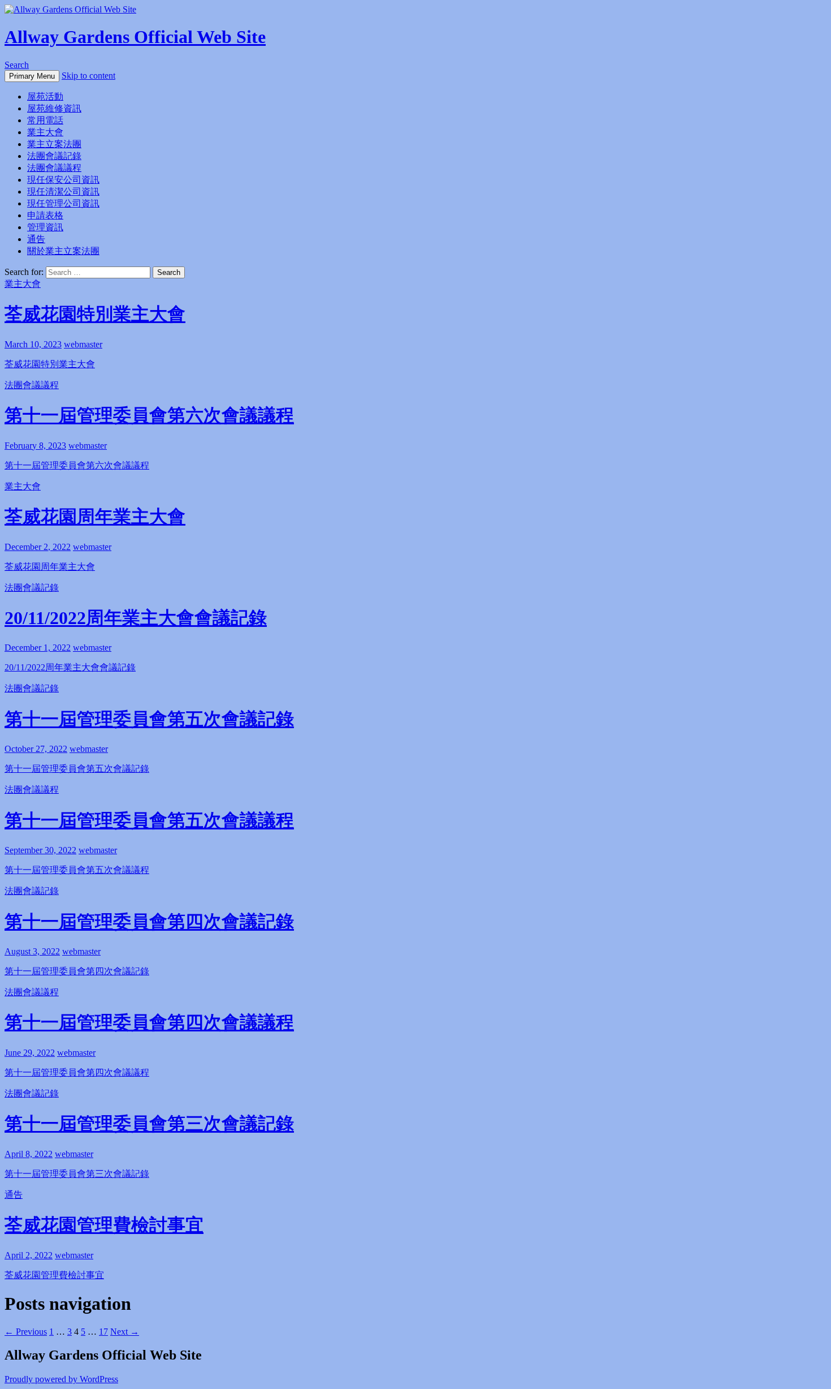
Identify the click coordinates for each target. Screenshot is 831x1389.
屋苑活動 (45, 96)
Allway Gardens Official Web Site (135, 37)
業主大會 (45, 132)
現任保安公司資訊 (63, 179)
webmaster (83, 344)
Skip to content (88, 75)
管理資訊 (45, 227)
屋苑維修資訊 (54, 108)
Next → (124, 1331)
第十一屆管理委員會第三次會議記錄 (149, 1123)
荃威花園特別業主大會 (95, 314)
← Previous (26, 1331)
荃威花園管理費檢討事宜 (104, 1225)
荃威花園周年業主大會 (95, 516)
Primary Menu (32, 76)
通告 (36, 239)
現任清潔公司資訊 (63, 191)
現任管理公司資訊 (63, 203)
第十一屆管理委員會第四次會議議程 (149, 1022)
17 (103, 1331)
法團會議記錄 (54, 156)
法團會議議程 (54, 168)
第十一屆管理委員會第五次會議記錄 (149, 719)
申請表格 (45, 215)
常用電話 (45, 120)
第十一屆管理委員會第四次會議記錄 (149, 921)
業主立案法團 (54, 144)
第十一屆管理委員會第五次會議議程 (149, 820)
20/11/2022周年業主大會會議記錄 (136, 618)
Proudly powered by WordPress (61, 1379)
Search (17, 65)
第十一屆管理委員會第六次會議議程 (149, 415)
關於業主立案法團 (63, 251)
